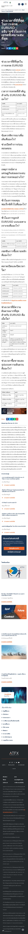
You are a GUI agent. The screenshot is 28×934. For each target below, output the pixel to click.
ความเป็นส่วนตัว (21, 764)
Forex (8, 45)
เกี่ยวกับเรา (5, 776)
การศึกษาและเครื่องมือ (19, 782)
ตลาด (15, 776)
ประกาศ (14, 768)
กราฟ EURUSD (18, 84)
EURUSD (3, 45)
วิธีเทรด (4, 779)
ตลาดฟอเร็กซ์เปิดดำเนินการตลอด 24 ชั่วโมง (12, 208)
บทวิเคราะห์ (5, 782)
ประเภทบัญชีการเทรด (18, 779)
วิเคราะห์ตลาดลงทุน (9, 10)
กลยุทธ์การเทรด (18, 10)
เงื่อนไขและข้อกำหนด (12, 764)
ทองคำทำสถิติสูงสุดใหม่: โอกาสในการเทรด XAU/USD (14, 526)
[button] (7, 48)
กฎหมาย (3, 764)
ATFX (2, 10)
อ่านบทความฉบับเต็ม (9, 485)
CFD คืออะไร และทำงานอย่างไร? (9, 502)
